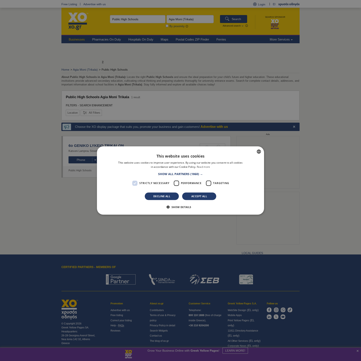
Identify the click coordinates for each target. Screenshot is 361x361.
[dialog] (180, 180)
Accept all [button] (199, 196)
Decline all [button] (161, 196)
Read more (203, 167)
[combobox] (259, 152)
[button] (180, 174)
